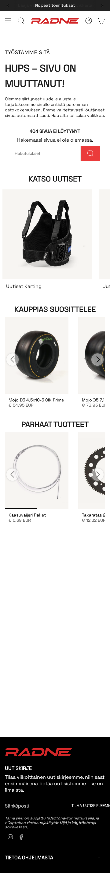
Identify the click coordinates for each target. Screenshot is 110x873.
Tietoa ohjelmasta (29, 857)
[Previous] (7, 5)
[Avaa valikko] (8, 21)
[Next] (102, 5)
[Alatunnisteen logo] (38, 752)
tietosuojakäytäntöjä (47, 822)
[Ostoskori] (101, 21)
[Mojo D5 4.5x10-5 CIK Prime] (36, 355)
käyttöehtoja (84, 822)
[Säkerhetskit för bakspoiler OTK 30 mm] (36, 470)
